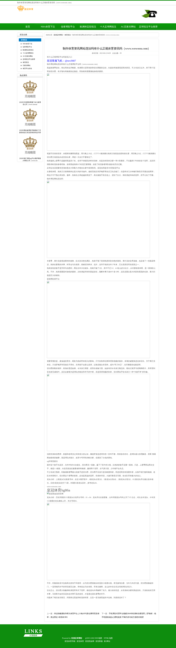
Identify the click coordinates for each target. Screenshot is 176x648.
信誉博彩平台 (68, 26)
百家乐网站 (26, 65)
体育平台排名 (27, 68)
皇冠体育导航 (70, 641)
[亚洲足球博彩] (25, 11)
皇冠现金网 (89, 641)
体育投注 (26, 62)
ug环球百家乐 (52, 461)
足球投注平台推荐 (148, 26)
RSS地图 (98, 638)
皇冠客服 (99, 641)
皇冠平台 (116, 168)
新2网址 (107, 641)
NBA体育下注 (48, 26)
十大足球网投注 (108, 26)
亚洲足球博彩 (58, 35)
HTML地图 (108, 638)
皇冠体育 (80, 641)
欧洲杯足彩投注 (88, 26)
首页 (27, 26)
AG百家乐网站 (128, 26)
